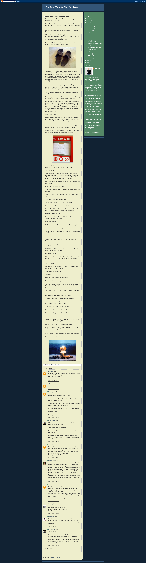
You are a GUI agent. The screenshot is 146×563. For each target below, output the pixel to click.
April (89, 40)
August (90, 34)
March (90, 54)
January (90, 58)
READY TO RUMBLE (93, 41)
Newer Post (45, 554)
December (90, 26)
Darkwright (51, 392)
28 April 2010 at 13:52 (53, 526)
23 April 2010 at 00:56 (53, 381)
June (89, 38)
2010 (88, 24)
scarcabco (51, 484)
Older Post (79, 554)
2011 (88, 22)
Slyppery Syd (51, 504)
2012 (88, 20)
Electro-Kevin (51, 420)
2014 (88, 16)
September (91, 32)
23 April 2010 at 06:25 (53, 389)
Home (62, 554)
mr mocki (50, 444)
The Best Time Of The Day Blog (62, 7)
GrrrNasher (51, 516)
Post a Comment (49, 548)
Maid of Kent (51, 460)
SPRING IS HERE (92, 49)
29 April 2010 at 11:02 (53, 545)
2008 (88, 62)
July (89, 36)
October (90, 30)
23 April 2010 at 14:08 (53, 417)
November (90, 28)
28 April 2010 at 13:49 (53, 513)
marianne (50, 371)
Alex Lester (97, 68)
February (90, 56)
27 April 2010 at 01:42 (53, 501)
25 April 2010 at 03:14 (53, 457)
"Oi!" (89, 51)
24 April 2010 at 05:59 (53, 441)
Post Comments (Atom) (55, 557)
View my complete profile (93, 132)
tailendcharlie (52, 384)
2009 (88, 60)
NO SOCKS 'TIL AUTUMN (94, 47)
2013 (88, 18)
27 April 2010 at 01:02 (53, 481)
